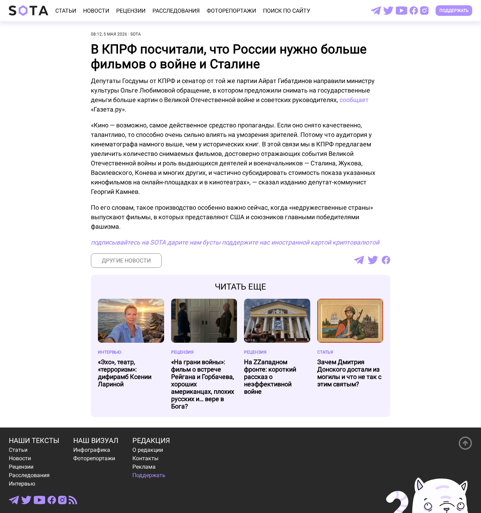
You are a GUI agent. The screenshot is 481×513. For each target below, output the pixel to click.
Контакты (145, 458)
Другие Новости (126, 260)
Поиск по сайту (286, 10)
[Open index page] (28, 10)
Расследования (176, 10)
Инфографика (91, 449)
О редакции (147, 449)
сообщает (354, 99)
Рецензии (130, 10)
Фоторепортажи (231, 10)
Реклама (144, 466)
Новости (96, 10)
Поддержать (454, 10)
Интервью (22, 483)
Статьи (65, 10)
